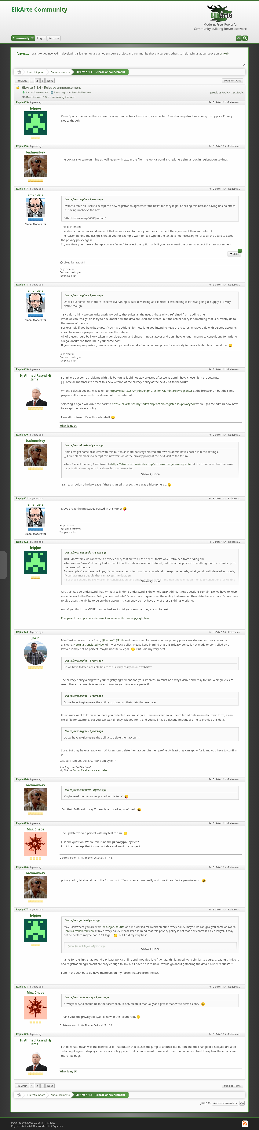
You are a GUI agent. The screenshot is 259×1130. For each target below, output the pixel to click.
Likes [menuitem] (237, 253)
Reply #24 (22, 779)
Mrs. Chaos (35, 829)
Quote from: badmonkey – (87, 997)
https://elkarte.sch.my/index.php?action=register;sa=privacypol (153, 404)
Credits (51, 1122)
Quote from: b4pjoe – (84, 199)
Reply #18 (22, 284)
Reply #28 (22, 986)
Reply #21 (22, 498)
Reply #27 (22, 909)
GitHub (224, 53)
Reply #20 (22, 434)
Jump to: (206, 1103)
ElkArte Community (39, 9)
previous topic (219, 92)
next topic (237, 92)
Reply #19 (22, 369)
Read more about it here (32, 62)
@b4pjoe (107, 640)
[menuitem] (245, 38)
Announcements (60, 72)
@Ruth (119, 640)
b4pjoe (35, 109)
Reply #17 (22, 188)
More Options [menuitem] (232, 80)
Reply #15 (22, 102)
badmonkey (35, 152)
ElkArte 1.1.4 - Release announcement (100, 72)
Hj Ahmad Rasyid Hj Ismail (35, 377)
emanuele (35, 195)
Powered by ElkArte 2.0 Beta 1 (28, 1122)
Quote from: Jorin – (82, 920)
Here (76, 62)
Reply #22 (22, 541)
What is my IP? (68, 425)
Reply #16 (22, 146)
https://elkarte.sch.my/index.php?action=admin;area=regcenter (150, 390)
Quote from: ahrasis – (84, 445)
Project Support (36, 72)
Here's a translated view (88, 644)
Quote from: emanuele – (86, 552)
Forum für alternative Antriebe (90, 770)
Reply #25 (22, 823)
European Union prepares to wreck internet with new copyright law (105, 618)
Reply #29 (22, 1034)
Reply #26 (22, 867)
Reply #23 (22, 632)
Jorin (35, 638)
